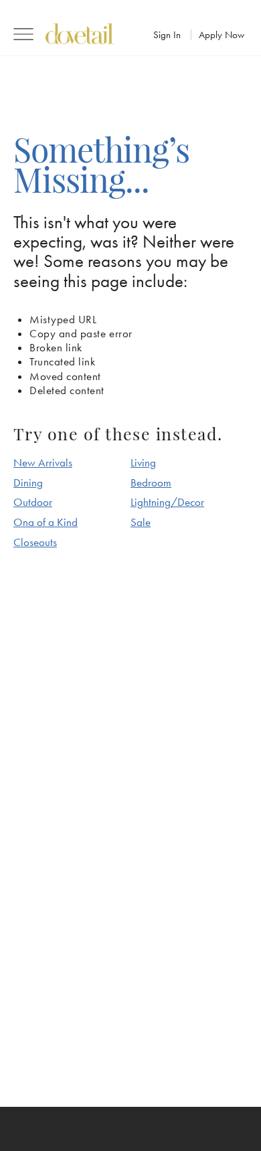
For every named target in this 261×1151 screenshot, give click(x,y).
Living (143, 462)
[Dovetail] (80, 33)
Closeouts (35, 542)
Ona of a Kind (45, 522)
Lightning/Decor (167, 502)
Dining (28, 482)
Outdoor (32, 502)
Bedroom (150, 482)
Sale (140, 522)
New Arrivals (42, 462)
